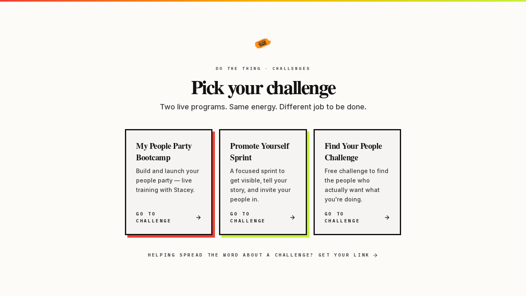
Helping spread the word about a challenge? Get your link (259, 255)
